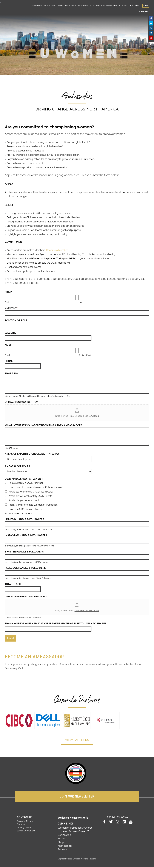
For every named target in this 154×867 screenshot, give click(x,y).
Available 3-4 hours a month (24, 500)
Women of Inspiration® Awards (75, 827)
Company (11, 308)
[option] (19, 720)
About (138, 5)
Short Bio (12, 373)
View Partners (77, 740)
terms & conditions (26, 830)
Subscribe (143, 11)
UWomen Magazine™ (106, 5)
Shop (130, 5)
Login (145, 5)
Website (11, 332)
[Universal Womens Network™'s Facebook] (151, 18)
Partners (62, 849)
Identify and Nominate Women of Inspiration (33, 504)
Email (9, 345)
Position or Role (17, 320)
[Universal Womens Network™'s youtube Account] (151, 38)
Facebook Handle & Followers (25, 567)
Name (9, 292)
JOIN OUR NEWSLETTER (77, 796)
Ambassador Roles (17, 466)
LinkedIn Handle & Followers (24, 519)
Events (61, 838)
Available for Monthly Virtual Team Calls (31, 491)
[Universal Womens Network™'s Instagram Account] (151, 28)
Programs (83, 5)
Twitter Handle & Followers (24, 551)
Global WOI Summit (66, 5)
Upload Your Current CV (21, 402)
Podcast (123, 5)
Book (92, 5)
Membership (65, 845)
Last (80, 302)
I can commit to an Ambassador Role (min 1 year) (36, 487)
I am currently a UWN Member (26, 482)
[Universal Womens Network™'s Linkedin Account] (151, 33)
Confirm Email (85, 355)
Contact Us (24, 817)
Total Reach (13, 584)
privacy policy (24, 827)
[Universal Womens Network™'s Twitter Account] (151, 23)
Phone (10, 361)
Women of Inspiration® (43, 5)
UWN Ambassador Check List (24, 478)
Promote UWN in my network (25, 509)
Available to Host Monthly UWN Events (30, 496)
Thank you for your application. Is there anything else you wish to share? (55, 623)
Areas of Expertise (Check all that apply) (32, 453)
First (7, 302)
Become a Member (57, 250)
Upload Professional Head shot (26, 596)
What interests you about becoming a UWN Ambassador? (44, 425)
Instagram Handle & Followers (26, 535)
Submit (10, 638)
